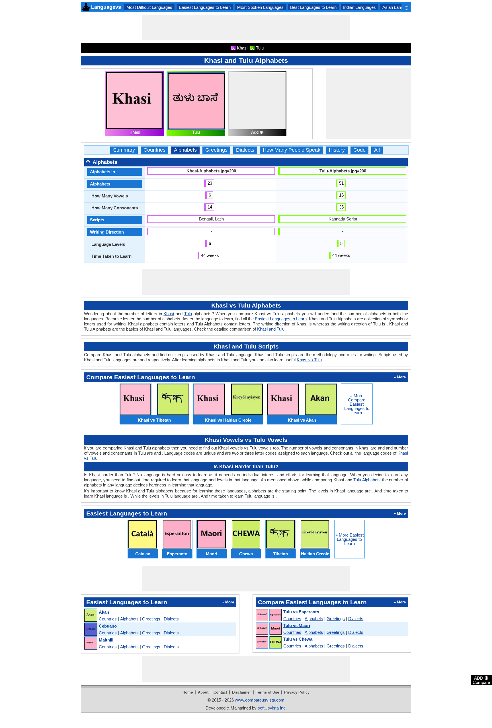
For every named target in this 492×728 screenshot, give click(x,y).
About (203, 692)
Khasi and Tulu (270, 329)
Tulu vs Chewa (297, 639)
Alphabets (185, 150)
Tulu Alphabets (367, 479)
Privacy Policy (296, 692)
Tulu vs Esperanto (301, 611)
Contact (220, 692)
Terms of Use (267, 692)
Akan (104, 612)
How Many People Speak (291, 150)
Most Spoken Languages (260, 7)
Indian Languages (359, 7)
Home (188, 692)
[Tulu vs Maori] (268, 629)
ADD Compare (481, 680)
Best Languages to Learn (313, 7)
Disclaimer (241, 692)
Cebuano (108, 626)
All (377, 150)
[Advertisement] (246, 27)
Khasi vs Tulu (309, 359)
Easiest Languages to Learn (205, 7)
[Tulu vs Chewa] (268, 642)
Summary (124, 150)
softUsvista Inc (272, 708)
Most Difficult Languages (149, 7)
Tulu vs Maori (296, 625)
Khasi (135, 132)
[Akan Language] (90, 615)
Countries (154, 150)
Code (359, 150)
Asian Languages (398, 7)
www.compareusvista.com (259, 700)
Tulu (196, 132)
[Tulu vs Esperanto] (268, 615)
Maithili (106, 640)
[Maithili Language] (90, 643)
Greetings (216, 150)
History (337, 150)
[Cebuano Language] (90, 629)
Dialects (245, 150)
